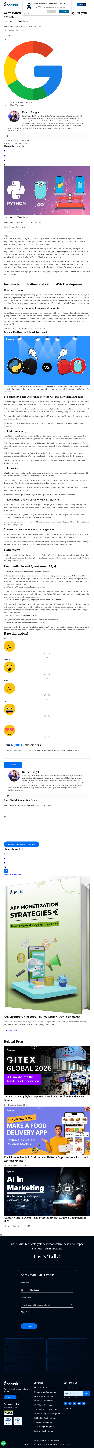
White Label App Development (45, 1388)
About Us (67, 1408)
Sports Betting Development (44, 1427)
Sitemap (26, 1444)
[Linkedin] (8, 136)
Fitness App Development (43, 1422)
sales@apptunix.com (10, 1407)
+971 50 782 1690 (27, 1352)
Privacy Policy (36, 1444)
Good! (6, 702)
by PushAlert (29, 14)
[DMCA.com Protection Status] (8, 1412)
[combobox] (7, 816)
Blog (12, 105)
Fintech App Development (43, 1401)
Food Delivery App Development (46, 1409)
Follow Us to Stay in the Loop (15, 874)
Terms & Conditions (50, 1444)
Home (6, 105)
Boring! (6, 681)
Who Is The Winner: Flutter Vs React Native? (29, 328)
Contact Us (81, 5)
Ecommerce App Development (45, 1392)
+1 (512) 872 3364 (70, 1349)
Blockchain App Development (44, 1396)
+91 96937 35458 (69, 1369)
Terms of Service (64, 1444)
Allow (64, 11)
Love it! (6, 723)
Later (52, 11)
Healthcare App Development (44, 1431)
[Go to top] (1, 1235)
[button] (89, 5)
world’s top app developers (42, 267)
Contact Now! (10, 1397)
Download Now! (12, 1031)
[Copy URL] (5, 165)
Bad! (5, 638)
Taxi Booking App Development (45, 1418)
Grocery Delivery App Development (47, 1414)
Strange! (7, 659)
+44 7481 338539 (26, 1368)
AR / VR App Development (43, 1405)
